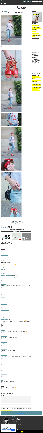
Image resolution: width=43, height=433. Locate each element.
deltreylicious (4, 342)
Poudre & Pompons (5, 255)
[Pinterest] (30, 1)
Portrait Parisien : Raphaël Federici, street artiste (36, 78)
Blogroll (38, 2)
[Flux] (24, 1)
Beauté (16, 418)
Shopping (5, 11)
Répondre (3, 247)
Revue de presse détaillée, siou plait (16, 428)
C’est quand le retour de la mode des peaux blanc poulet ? (36, 59)
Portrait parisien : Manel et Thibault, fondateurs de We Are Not (36, 81)
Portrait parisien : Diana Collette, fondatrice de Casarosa (36, 85)
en (3, 0)
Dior (15, 223)
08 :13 (13, 255)
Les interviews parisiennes (16, 422)
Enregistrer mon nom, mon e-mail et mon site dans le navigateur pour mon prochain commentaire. (16, 408)
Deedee (4, 3)
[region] (8, 428)
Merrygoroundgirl (5, 319)
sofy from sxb (4, 304)
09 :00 (17, 275)
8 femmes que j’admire (36, 27)
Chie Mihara (12, 229)
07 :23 (11, 243)
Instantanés (14, 422)
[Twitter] (27, 1)
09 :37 (12, 304)
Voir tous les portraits (36, 90)
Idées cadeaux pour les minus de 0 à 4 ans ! (36, 70)
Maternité (18, 423)
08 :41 (10, 262)
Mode (18, 424)
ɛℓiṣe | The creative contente (7, 275)
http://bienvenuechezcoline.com (6, 314)
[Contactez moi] (23, 1)
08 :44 (9, 269)
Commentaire (3, 395)
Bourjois (15, 222)
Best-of (19, 418)
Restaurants (17, 427)
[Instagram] (28, 1)
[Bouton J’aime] (1, 225)
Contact (41, 2)
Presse (36, 2)
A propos (32, 2)
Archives (34, 2)
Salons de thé (17, 428)
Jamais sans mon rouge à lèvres (18, 229)
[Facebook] (25, 1)
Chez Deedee (14, 419)
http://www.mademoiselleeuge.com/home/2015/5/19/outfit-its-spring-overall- (12, 277)
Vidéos (17, 429)
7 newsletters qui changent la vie (35, 33)
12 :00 (12, 342)
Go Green (13, 421)
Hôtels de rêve (18, 421)
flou (2, 269)
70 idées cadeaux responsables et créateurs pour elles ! (36, 73)
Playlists (37, 52)
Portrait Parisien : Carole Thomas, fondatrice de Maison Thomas (36, 88)
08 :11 (11, 249)
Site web (2, 406)
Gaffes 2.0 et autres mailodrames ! (35, 25)
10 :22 (13, 319)
